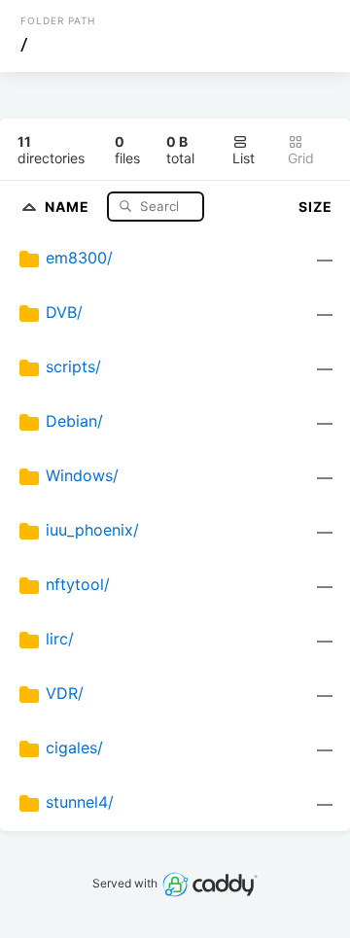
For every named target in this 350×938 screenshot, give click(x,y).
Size (315, 206)
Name (69, 205)
